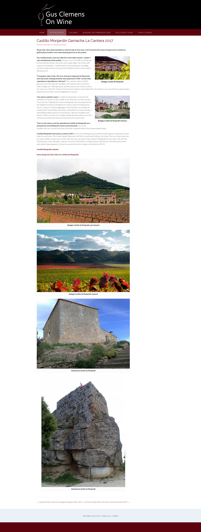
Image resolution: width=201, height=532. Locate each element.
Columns (73, 33)
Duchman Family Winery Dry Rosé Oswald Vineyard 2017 (107, 502)
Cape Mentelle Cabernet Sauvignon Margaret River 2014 (60, 502)
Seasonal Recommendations (97, 33)
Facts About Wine (124, 33)
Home (42, 33)
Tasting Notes (57, 33)
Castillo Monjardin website (48, 149)
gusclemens (63, 45)
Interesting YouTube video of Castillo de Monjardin (58, 155)
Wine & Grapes (145, 33)
